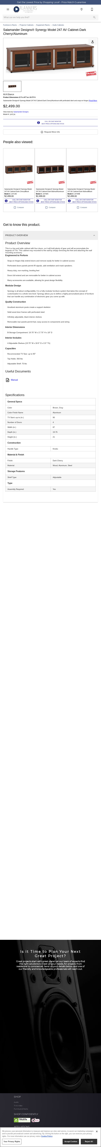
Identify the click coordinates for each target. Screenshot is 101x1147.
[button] (8, 9)
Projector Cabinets (27, 25)
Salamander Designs (21, 112)
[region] (50, 1137)
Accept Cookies (70, 1142)
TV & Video (18, 1106)
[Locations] (81, 9)
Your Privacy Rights (12, 1142)
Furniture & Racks (10, 25)
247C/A (12, 114)
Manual (14, 380)
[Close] (97, 1131)
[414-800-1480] (92, 9)
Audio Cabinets (58, 25)
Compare (20, 207)
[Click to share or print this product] (92, 42)
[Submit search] (94, 17)
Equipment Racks (43, 25)
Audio (16, 1102)
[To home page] (25, 9)
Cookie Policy (46, 1136)
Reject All (89, 1142)
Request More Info (52, 132)
